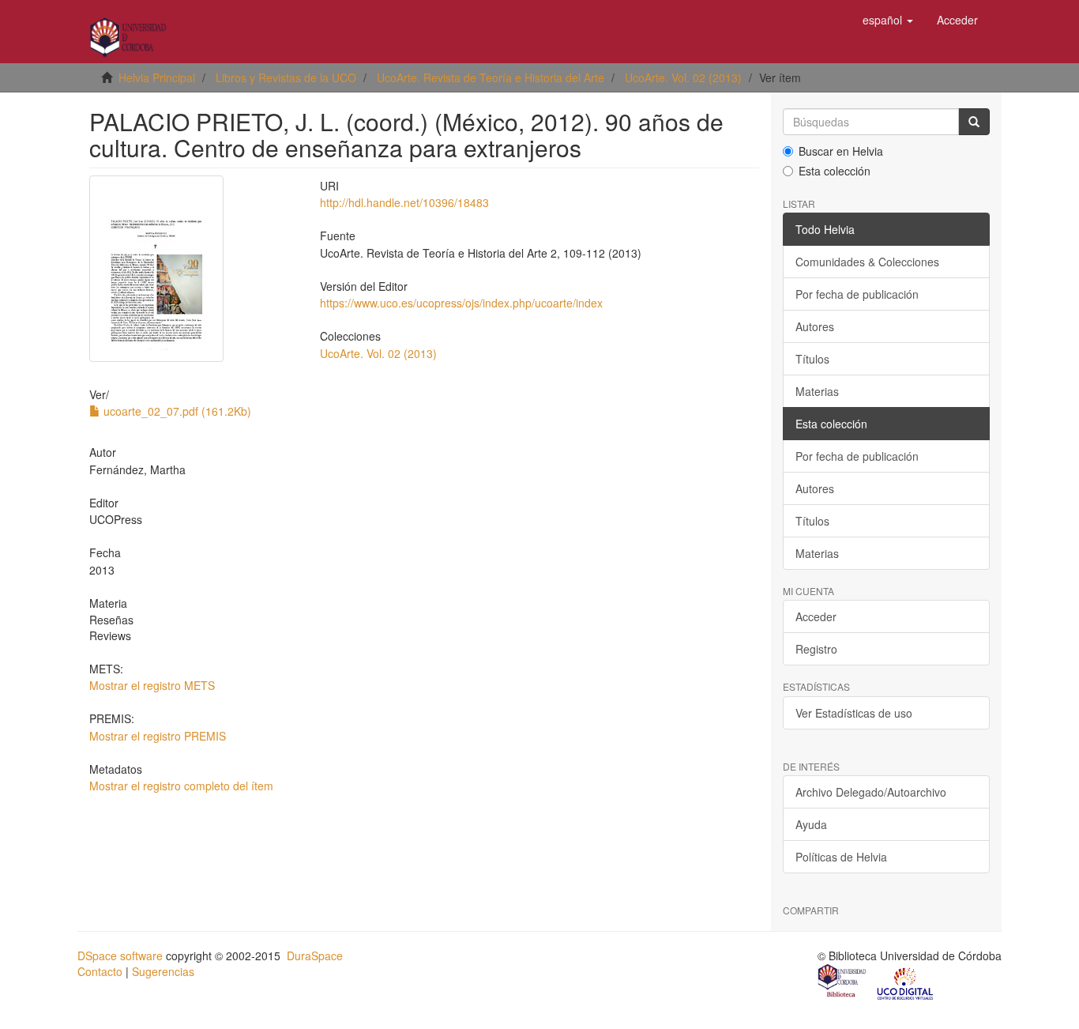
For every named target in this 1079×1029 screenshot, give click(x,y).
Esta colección (834, 171)
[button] (888, 20)
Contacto (99, 971)
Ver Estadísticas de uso (853, 713)
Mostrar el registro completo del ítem (181, 785)
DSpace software (120, 955)
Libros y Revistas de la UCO (286, 77)
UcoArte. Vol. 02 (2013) (683, 77)
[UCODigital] (906, 982)
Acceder (816, 616)
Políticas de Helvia (841, 857)
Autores (814, 326)
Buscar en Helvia (841, 151)
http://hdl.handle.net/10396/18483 (404, 202)
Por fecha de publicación (857, 294)
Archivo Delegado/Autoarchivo (870, 792)
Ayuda (811, 824)
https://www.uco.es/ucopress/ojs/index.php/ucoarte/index (461, 303)
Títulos (812, 359)
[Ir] (974, 121)
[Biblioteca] (843, 982)
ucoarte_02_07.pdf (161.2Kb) (175, 411)
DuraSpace (315, 955)
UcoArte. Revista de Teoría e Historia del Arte (490, 77)
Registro (816, 649)
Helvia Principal (156, 77)
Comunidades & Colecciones (867, 262)
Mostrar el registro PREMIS (157, 736)
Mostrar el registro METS (152, 685)
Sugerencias (163, 971)
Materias (817, 391)
